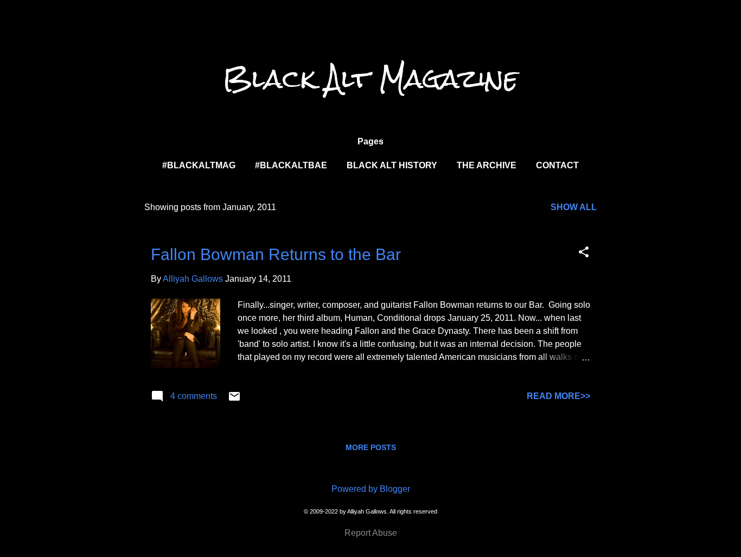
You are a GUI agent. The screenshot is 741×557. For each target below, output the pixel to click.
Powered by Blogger (370, 488)
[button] (583, 253)
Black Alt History (392, 165)
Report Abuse (370, 532)
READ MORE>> (558, 396)
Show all (574, 207)
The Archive (486, 165)
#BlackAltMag (198, 165)
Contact (557, 165)
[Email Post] (234, 399)
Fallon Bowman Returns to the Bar (276, 254)
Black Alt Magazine (370, 78)
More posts (371, 447)
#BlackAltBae (291, 165)
